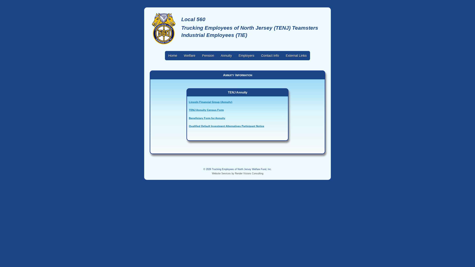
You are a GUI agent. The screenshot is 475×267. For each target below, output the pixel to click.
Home (172, 55)
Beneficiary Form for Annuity (207, 118)
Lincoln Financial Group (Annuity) (210, 101)
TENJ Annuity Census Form (206, 109)
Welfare (189, 55)
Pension (208, 55)
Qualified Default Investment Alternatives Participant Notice (226, 126)
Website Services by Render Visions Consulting (237, 173)
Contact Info (270, 55)
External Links (296, 55)
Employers (246, 55)
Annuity (226, 55)
